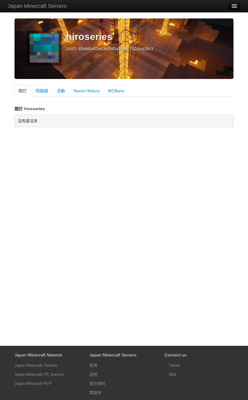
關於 (22, 90)
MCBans (116, 90)
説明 (93, 374)
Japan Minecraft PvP (33, 383)
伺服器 (41, 90)
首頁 (93, 365)
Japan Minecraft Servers (37, 6)
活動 (61, 90)
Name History (86, 90)
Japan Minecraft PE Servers (39, 374)
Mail (172, 374)
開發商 (95, 392)
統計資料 (97, 383)
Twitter (174, 365)
